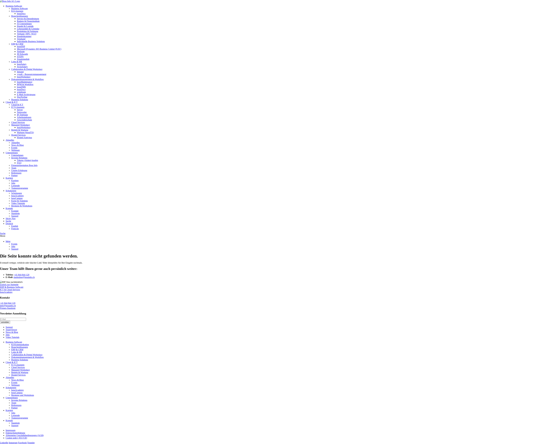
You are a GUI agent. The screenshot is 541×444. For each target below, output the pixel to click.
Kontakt (9, 208)
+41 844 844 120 (21, 275)
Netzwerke (22, 112)
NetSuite (21, 51)
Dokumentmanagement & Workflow (27, 79)
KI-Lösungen (17, 11)
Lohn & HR (16, 61)
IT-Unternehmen (24, 23)
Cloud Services (18, 122)
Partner (14, 175)
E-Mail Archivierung (26, 94)
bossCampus (17, 198)
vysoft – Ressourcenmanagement (31, 74)
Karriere (9, 178)
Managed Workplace (20, 125)
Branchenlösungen (19, 16)
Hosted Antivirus (24, 137)
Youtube (31, 442)
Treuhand (21, 39)
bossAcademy (17, 196)
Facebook (22, 442)
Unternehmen (12, 153)
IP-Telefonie (22, 115)
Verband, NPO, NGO (26, 34)
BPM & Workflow (25, 84)
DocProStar (22, 97)
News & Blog (17, 145)
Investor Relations (19, 158)
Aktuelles (10, 140)
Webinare (15, 150)
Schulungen (11, 190)
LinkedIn (4, 442)
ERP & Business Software (11, 287)
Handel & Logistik (25, 26)
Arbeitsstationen (24, 117)
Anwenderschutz (24, 120)
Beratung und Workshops (22, 395)
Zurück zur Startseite (9, 284)
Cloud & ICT (12, 102)
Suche (8, 221)
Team (13, 168)
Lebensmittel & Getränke (28, 29)
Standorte (15, 213)
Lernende (15, 185)
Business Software (14, 6)
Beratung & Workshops (21, 206)
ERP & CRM (17, 44)
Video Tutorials (18, 203)
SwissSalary (22, 66)
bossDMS (21, 87)
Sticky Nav (11, 218)
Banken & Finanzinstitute (28, 21)
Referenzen (16, 173)
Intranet (20, 72)
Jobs (13, 183)
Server (20, 110)
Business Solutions (19, 99)
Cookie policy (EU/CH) (16, 438)
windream (21, 92)
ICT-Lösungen (17, 107)
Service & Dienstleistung (28, 18)
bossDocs (21, 13)
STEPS (20, 56)
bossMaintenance (24, 82)
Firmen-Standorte (7, 308)
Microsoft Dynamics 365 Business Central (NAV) (39, 49)
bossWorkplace (23, 77)
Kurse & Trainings (19, 201)
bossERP (21, 46)
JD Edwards (22, 54)
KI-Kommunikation (20, 344)
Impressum (10, 430)
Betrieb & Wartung (19, 130)
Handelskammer (24, 36)
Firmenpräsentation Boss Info (24, 165)
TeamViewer (11, 329)
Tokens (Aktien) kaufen (27, 160)
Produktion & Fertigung (27, 31)
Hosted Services (18, 135)
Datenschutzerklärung (15, 433)
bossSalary (21, 64)
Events (14, 147)
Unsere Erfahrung (19, 170)
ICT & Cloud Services (10, 289)
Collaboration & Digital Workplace (26, 69)
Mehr (8, 241)
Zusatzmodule (23, 59)
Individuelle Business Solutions (31, 41)
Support (14, 216)
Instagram (13, 442)
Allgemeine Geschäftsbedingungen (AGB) (25, 435)
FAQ (19, 163)
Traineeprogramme (19, 188)
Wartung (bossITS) (25, 132)
